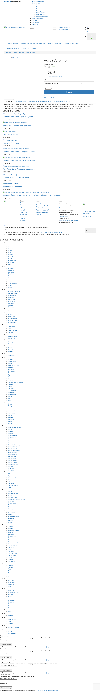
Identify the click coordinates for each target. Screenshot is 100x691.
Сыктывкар (11, 561)
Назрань (10, 429)
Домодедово (12, 322)
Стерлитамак (12, 555)
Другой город (63, 216)
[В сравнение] (44, 95)
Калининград (12, 361)
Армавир (10, 256)
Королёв (10, 386)
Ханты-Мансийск (13, 592)
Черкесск (11, 606)
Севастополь (12, 536)
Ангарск (10, 252)
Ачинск (10, 264)
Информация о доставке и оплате (40, 101)
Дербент (10, 315)
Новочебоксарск (13, 458)
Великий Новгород (14, 291)
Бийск (10, 282)
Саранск (10, 532)
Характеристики (20, 101)
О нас (37, 5)
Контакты (35, 24)
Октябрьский (12, 478)
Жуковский (11, 338)
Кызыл (10, 400)
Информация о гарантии (62, 101)
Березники (11, 280)
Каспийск (11, 369)
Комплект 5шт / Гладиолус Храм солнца (19, 160)
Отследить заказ (41, 15)
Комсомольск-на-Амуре (15, 383)
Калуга (10, 363)
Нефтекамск (12, 437)
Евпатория (11, 326)
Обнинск (10, 474)
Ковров (10, 379)
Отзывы (34, 20)
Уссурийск (11, 584)
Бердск (10, 278)
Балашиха (7, 1)
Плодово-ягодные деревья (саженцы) (33, 43)
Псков (10, 505)
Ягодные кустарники (54, 43)
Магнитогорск (12, 410)
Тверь (10, 569)
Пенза (10, 491)
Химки (10, 596)
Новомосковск (12, 452)
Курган (10, 396)
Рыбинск (10, 520)
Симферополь (12, 546)
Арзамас (10, 254)
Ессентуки (11, 332)
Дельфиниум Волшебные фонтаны (17, 125)
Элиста (10, 621)
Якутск (10, 631)
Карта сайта (87, 216)
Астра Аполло (30, 52)
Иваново (10, 348)
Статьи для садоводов (43, 11)
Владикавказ (12, 295)
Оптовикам (35, 22)
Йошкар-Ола (12, 355)
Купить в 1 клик (49, 97)
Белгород (11, 276)
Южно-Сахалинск (13, 627)
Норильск (11, 468)
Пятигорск (11, 509)
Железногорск (12, 336)
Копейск (10, 384)
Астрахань (11, 262)
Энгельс (10, 623)
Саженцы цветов (12, 43)
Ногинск (10, 466)
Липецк (10, 404)
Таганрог (10, 565)
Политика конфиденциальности (90, 208)
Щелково (10, 615)
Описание (9, 101)
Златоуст (10, 344)
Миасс (10, 416)
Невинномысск (12, 435)
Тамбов (10, 567)
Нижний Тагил (12, 447)
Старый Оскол (12, 553)
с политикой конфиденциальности (51, 232)
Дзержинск (11, 317)
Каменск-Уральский (14, 365)
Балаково (11, 268)
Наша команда (40, 7)
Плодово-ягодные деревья (44, 205)
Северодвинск (12, 538)
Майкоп (10, 412)
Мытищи (10, 423)
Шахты (10, 612)
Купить (69, 92)
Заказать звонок (64, 29)
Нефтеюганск (12, 439)
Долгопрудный (12, 320)
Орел (9, 482)
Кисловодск (11, 377)
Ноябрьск (11, 470)
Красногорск (12, 390)
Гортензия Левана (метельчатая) (16, 177)
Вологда (10, 305)
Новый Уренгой (13, 464)
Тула (9, 575)
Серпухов (11, 544)
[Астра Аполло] (25, 57)
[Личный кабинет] (87, 27)
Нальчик (10, 431)
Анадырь (10, 249)
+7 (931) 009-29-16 (65, 27)
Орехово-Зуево (13, 485)
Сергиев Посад (12, 542)
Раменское (11, 513)
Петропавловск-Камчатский (16, 499)
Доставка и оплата (38, 1)
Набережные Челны (14, 427)
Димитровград (12, 318)
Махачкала (11, 414)
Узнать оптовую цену (55, 76)
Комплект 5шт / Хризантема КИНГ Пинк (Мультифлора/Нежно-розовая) (32, 195)
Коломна (10, 381)
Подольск (11, 501)
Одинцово (11, 476)
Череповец (11, 604)
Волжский (11, 303)
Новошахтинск (12, 462)
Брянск (10, 287)
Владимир (11, 297)
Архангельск (12, 260)
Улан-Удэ (11, 581)
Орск (9, 487)
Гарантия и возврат (42, 16)
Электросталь (12, 619)
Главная (8, 52)
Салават (10, 526)
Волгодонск (11, 301)
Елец (9, 328)
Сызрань (10, 559)
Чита (9, 608)
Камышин (11, 367)
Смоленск (11, 548)
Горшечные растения (29, 48)
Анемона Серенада (11, 142)
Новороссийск (12, 454)
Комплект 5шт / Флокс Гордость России (19, 151)
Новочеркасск (12, 460)
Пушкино (10, 507)
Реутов (10, 515)
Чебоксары (11, 600)
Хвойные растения (13, 48)
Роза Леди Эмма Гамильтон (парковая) (19, 169)
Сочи (9, 549)
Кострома (11, 388)
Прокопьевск (12, 503)
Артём (10, 258)
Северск (10, 540)
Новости (38, 9)
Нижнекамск (12, 443)
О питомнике (36, 3)
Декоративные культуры (71, 43)
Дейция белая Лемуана (12, 186)
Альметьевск (12, 247)
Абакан (10, 245)
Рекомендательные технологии (89, 212)
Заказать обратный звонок (69, 220)
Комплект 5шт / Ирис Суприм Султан (18, 116)
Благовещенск (12, 284)
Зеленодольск (12, 342)
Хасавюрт (11, 594)
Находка (10, 433)
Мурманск (11, 419)
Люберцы (11, 406)
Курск (9, 398)
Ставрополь (11, 551)
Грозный (10, 311)
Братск (10, 285)
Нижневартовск (13, 441)
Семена (38, 214)
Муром (10, 421)
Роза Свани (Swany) (11, 134)
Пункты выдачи (40, 13)
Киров (10, 375)
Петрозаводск (12, 497)
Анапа (10, 251)
